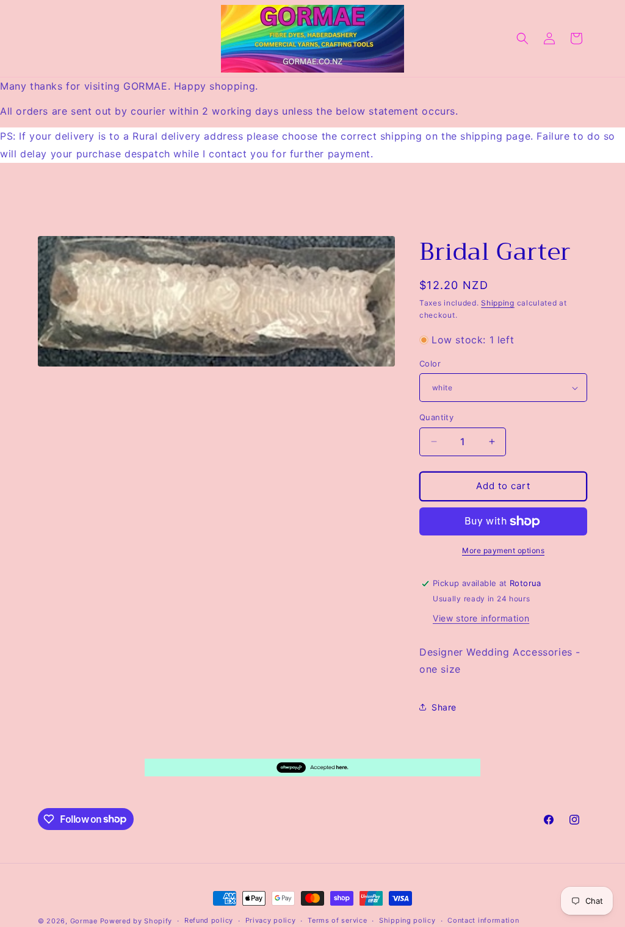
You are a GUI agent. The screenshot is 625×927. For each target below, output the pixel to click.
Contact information (483, 920)
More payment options (503, 550)
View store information (481, 618)
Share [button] (444, 707)
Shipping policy (407, 920)
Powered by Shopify (136, 921)
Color (430, 363)
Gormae (84, 921)
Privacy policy (270, 920)
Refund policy (208, 920)
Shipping (498, 302)
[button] (522, 38)
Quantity (436, 417)
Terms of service (337, 920)
